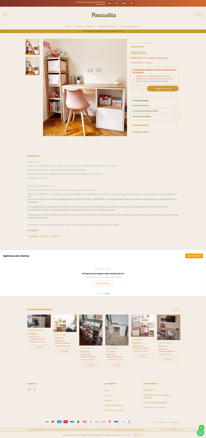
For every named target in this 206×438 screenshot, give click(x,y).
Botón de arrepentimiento (135, 430)
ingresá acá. (119, 430)
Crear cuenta (174, 422)
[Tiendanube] (171, 430)
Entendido (138, 435)
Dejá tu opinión (194, 256)
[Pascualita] (200, 432)
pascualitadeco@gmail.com (155, 402)
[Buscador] (5, 14)
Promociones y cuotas (129, 26)
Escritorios (139, 43)
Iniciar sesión (161, 422)
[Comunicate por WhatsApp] (201, 427)
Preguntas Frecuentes (107, 26)
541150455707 (149, 390)
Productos (79, 26)
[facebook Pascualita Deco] (35, 389)
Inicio (69, 26)
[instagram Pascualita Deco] (29, 389)
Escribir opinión (103, 283)
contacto (91, 26)
